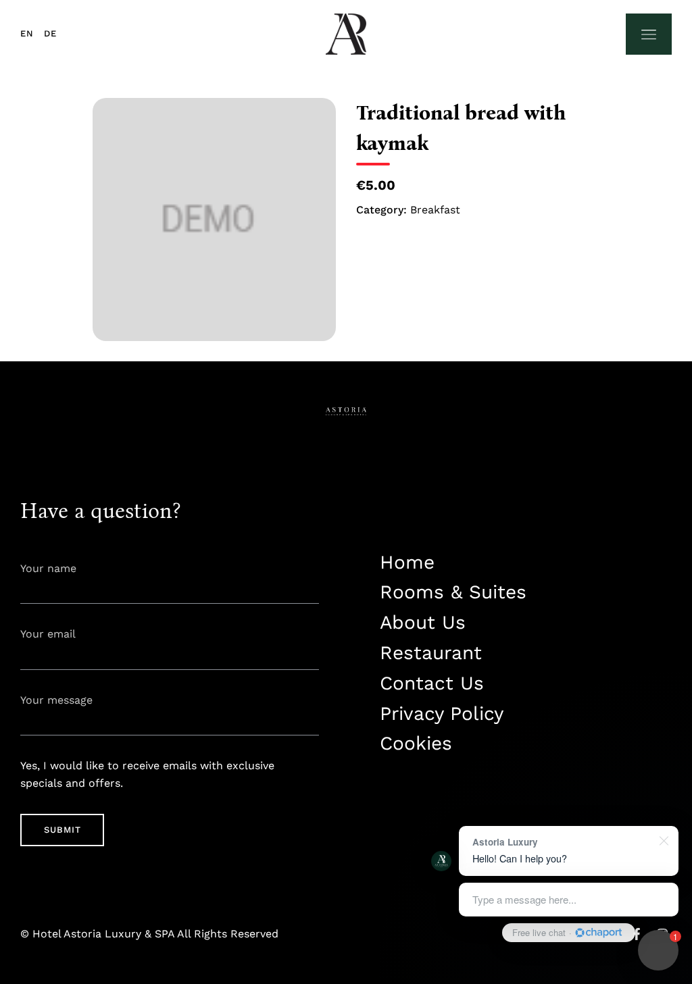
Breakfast (435, 209)
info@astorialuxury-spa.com (447, 822)
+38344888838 (412, 784)
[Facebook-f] (637, 934)
